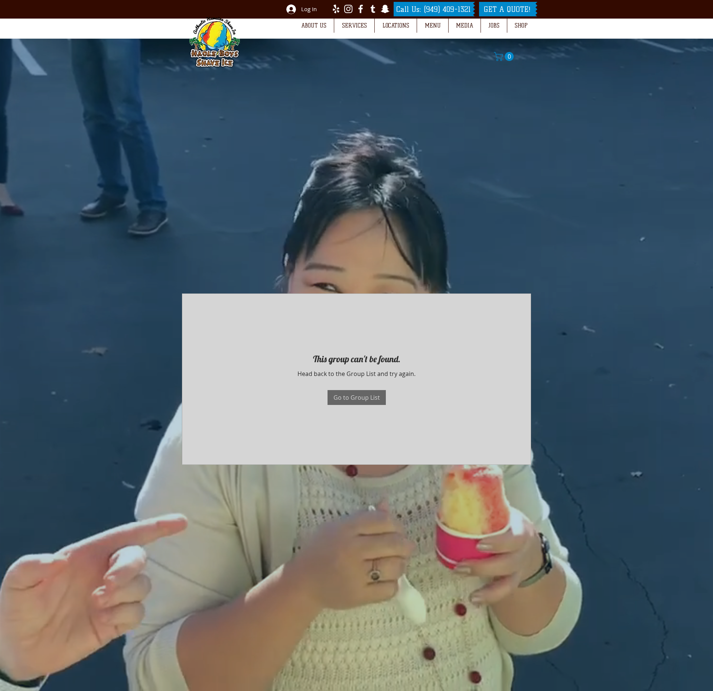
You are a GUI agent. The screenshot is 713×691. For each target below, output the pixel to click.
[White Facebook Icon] (360, 8)
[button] (313, 26)
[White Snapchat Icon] (385, 8)
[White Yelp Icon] (336, 8)
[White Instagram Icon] (348, 8)
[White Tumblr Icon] (372, 8)
